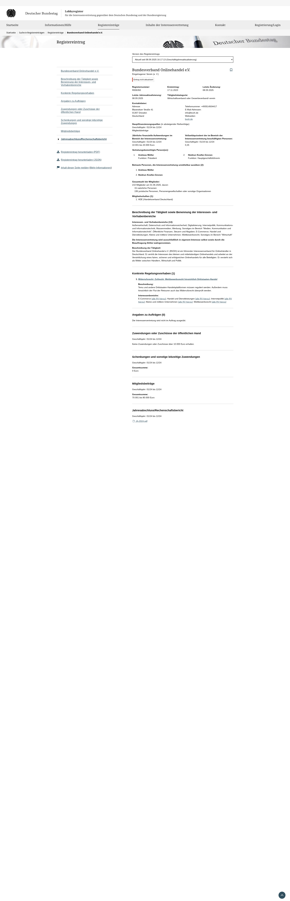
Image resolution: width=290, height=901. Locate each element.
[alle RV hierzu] (158, 298)
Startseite (12, 25)
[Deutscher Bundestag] (33, 13)
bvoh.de (189, 119)
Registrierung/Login (268, 25)
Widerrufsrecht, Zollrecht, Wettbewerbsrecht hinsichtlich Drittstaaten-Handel (177, 279)
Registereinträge (108, 25)
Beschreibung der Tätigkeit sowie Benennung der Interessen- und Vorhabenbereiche (79, 82)
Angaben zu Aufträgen (73, 101)
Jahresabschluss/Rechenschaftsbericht (84, 139)
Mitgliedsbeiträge (70, 131)
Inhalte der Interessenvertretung (167, 25)
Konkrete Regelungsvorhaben (77, 93)
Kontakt (220, 25)
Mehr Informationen (100, 167)
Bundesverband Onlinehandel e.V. (80, 71)
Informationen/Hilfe (58, 25)
